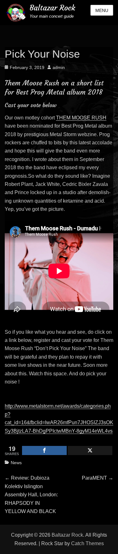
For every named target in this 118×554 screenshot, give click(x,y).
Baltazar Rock (52, 8)
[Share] (44, 450)
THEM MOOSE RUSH (81, 117)
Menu (101, 10)
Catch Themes (87, 543)
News (16, 462)
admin (59, 67)
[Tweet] (90, 450)
